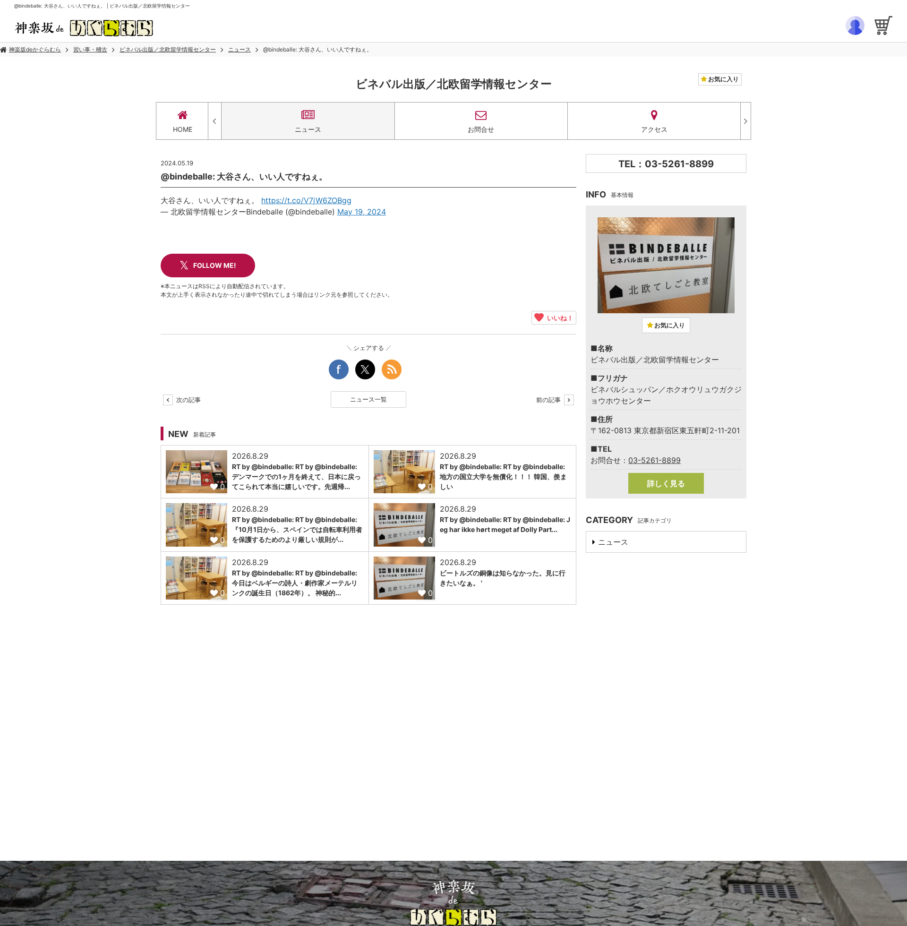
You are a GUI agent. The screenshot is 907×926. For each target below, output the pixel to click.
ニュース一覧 (368, 399)
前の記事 (549, 399)
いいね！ (558, 317)
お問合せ (481, 129)
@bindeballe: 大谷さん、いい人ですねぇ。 (317, 49)
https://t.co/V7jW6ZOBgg (306, 200)
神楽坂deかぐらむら (35, 49)
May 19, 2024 (361, 211)
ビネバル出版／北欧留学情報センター (168, 49)
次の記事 (187, 399)
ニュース (239, 49)
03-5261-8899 (654, 460)
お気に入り (723, 79)
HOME (182, 129)
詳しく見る (666, 483)
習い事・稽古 (90, 49)
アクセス (654, 129)
